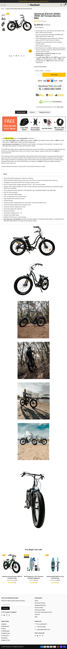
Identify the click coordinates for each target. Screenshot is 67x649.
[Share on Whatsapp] (21, 55)
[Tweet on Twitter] (16, 55)
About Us (37, 614)
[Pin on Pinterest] (19, 55)
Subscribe (5, 608)
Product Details (21, 112)
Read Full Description (40, 66)
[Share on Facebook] (14, 55)
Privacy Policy (39, 607)
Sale (8, 13)
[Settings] (61, 5)
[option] (19, 23)
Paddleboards (5, 626)
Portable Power (5, 633)
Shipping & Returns (44, 112)
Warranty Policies (40, 603)
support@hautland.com (43, 629)
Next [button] (31, 32)
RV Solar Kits (5, 635)
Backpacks (4, 638)
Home (2, 8)
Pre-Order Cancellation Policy (43, 612)
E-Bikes (3, 628)
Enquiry (48, 70)
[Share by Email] (24, 55)
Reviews (32, 112)
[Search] (4, 5)
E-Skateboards (5, 631)
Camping (3, 624)
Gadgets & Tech (5, 640)
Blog (36, 617)
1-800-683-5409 (41, 627)
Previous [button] (7, 32)
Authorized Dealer (40, 610)
